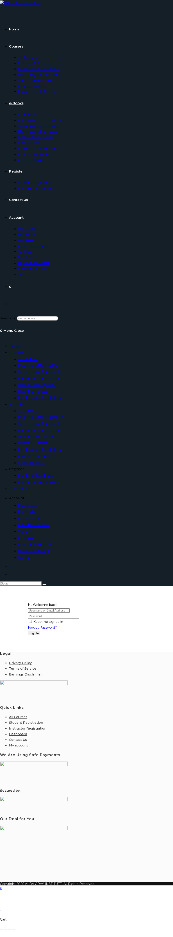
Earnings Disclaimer (25, 674)
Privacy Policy (20, 663)
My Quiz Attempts (34, 544)
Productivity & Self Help (39, 398)
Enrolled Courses (33, 525)
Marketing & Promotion (39, 378)
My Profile (27, 512)
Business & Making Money (41, 365)
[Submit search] (44, 584)
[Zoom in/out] (1, 929)
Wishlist (25, 531)
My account (28, 518)
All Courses (28, 359)
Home (14, 346)
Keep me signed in (48, 622)
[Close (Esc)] (13, 929)
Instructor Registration (38, 482)
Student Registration (37, 475)
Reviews (25, 538)
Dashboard (28, 505)
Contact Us (19, 489)
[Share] (9, 929)
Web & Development (37, 385)
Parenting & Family (35, 456)
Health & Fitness (32, 391)
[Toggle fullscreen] (5, 929)
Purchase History (33, 551)
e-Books (16, 404)
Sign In (24, 557)
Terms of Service (22, 668)
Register (16, 469)
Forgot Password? (42, 627)
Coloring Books (31, 463)
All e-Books (28, 411)
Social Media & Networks (40, 372)
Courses (16, 352)
